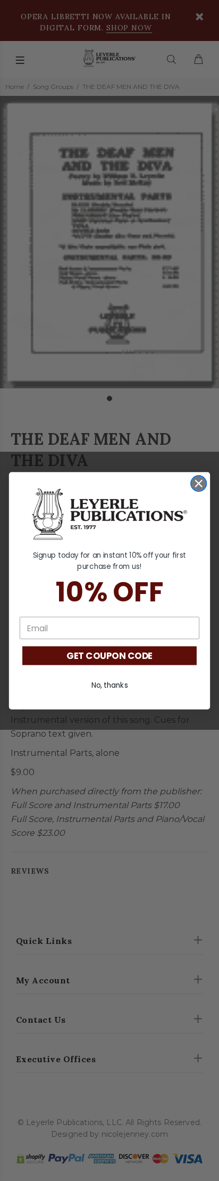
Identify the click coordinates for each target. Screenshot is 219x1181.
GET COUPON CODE (109, 655)
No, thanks (109, 685)
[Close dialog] (198, 483)
